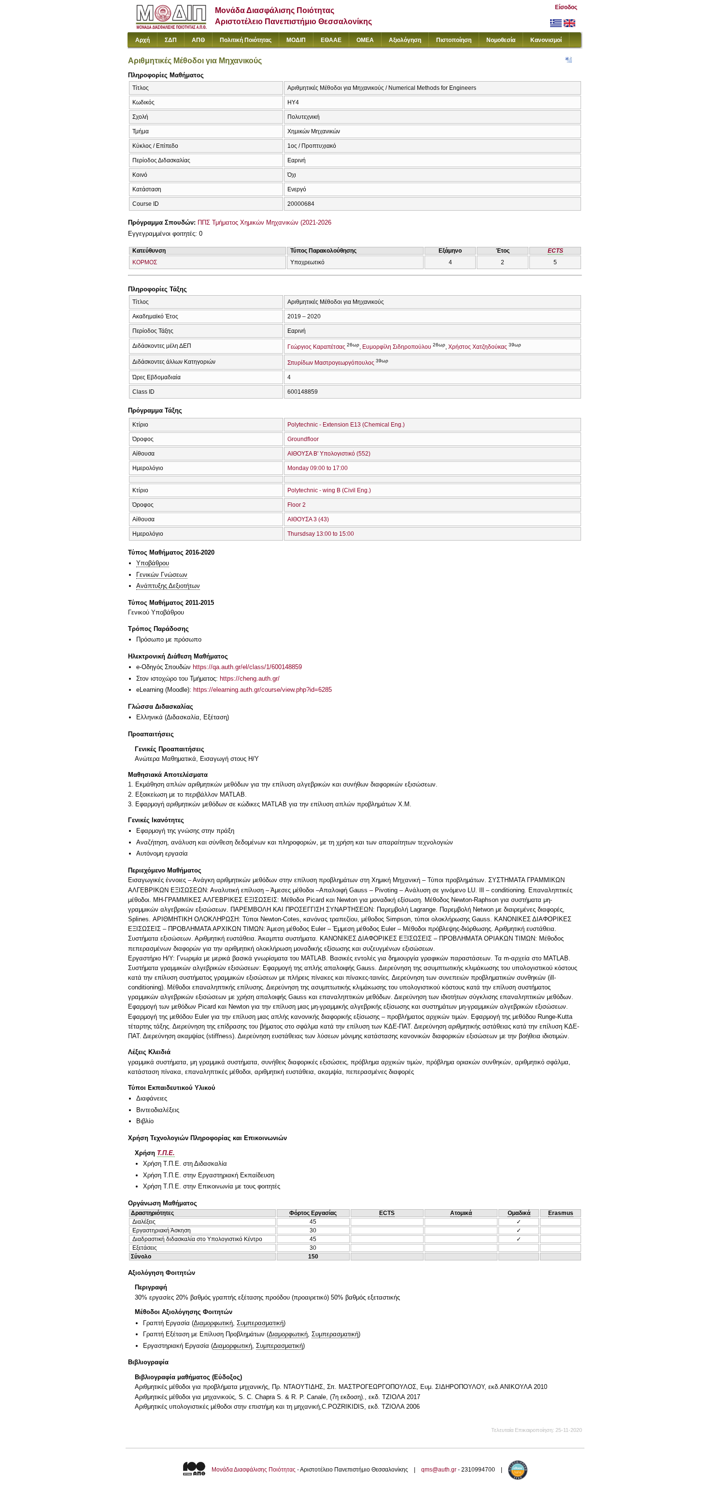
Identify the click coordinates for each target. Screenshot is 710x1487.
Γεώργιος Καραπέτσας (316, 346)
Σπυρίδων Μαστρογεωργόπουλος (330, 362)
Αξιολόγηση (405, 40)
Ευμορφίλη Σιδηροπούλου (396, 346)
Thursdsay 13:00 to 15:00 (320, 533)
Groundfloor (303, 439)
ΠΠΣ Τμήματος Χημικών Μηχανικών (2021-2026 (264, 222)
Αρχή (142, 40)
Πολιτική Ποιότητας (245, 40)
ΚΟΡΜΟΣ (144, 262)
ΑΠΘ (198, 40)
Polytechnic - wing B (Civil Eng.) (329, 490)
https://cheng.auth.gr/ (250, 678)
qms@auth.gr (438, 1469)
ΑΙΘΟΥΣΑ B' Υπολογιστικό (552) (328, 453)
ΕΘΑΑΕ (331, 40)
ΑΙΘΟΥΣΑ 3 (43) (308, 519)
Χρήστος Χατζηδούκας (477, 346)
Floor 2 (296, 504)
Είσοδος (566, 7)
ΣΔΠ (171, 40)
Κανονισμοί (546, 40)
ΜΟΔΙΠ (296, 40)
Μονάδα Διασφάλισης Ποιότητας (254, 1469)
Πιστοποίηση (453, 40)
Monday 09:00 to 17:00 (317, 468)
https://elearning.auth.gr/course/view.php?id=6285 (262, 689)
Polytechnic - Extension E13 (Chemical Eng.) (346, 424)
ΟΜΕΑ (365, 40)
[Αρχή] (171, 26)
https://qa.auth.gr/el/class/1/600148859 (247, 667)
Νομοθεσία (500, 40)
